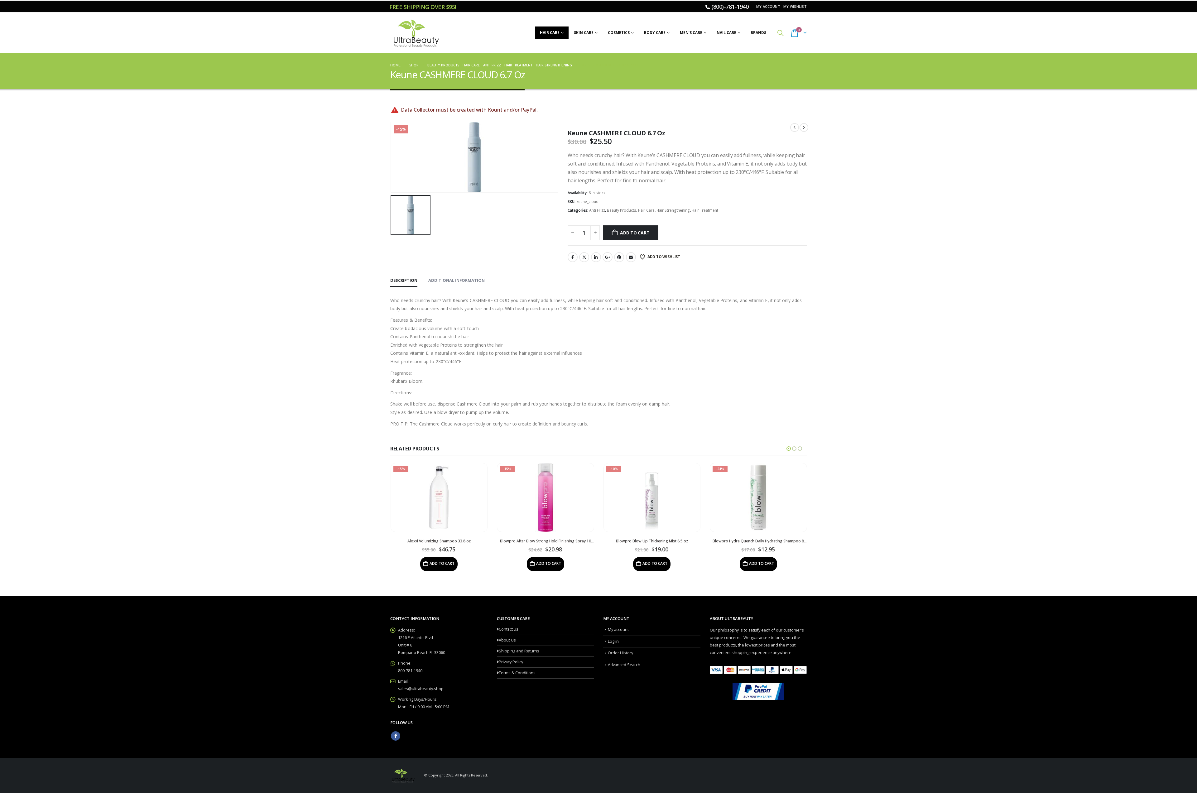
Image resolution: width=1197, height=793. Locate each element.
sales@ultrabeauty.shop (421, 688)
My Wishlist (795, 6)
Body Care (655, 32)
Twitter (584, 257)
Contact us (508, 629)
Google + (608, 257)
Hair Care (550, 32)
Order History (620, 653)
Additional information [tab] (456, 280)
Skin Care (584, 32)
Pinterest (619, 257)
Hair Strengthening (673, 210)
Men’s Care (691, 32)
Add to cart (635, 233)
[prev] (794, 127)
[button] (780, 33)
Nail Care (726, 32)
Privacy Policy (511, 662)
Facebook (573, 257)
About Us (507, 640)
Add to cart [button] (442, 563)
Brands (758, 32)
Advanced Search (624, 664)
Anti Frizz (597, 210)
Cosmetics (619, 32)
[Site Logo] (415, 33)
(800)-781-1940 (729, 6)
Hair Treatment (705, 210)
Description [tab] (403, 280)
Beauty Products (621, 210)
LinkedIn (596, 257)
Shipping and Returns (519, 651)
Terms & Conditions (517, 672)
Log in (613, 641)
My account (768, 6)
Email (631, 257)
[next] (804, 127)
